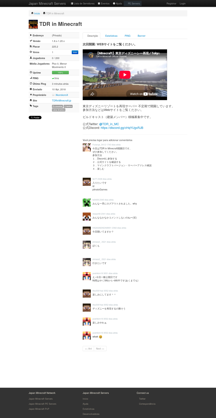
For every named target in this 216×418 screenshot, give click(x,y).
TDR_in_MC (109, 124)
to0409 (95, 199)
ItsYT (94, 178)
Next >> (100, 348)
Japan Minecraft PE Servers (42, 403)
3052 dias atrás (111, 290)
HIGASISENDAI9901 (102, 227)
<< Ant (88, 348)
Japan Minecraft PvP (39, 408)
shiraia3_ (96, 241)
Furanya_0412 (99, 144)
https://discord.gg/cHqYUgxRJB (122, 127)
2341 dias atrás (108, 213)
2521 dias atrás (109, 241)
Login (183, 3)
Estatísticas (111, 35)
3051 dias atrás (110, 273)
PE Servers (133, 3)
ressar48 (96, 213)
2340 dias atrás (106, 199)
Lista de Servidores (83, 3)
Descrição (92, 35)
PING (127, 35)
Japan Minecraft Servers (47, 3)
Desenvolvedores (91, 413)
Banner (141, 35)
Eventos (105, 3)
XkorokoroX (62, 95)
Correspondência (146, 403)
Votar (75, 52)
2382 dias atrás (119, 227)
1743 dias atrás (113, 144)
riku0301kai (97, 290)
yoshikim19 (97, 273)
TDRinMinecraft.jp (61, 100)
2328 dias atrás (105, 178)
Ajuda (118, 3)
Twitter (141, 398)
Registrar (171, 3)
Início (85, 398)
